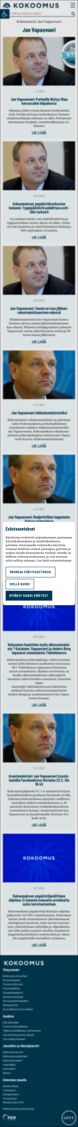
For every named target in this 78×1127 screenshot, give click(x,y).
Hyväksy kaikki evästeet (28, 595)
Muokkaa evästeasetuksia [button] (30, 572)
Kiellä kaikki (20, 584)
